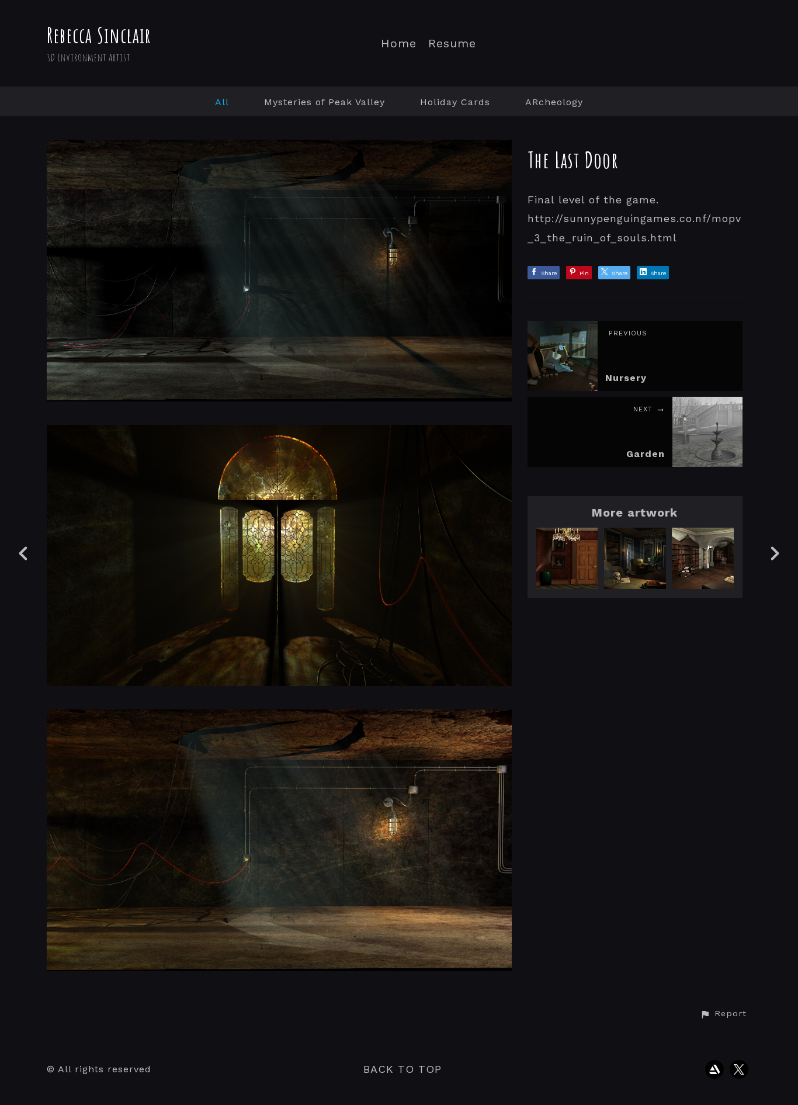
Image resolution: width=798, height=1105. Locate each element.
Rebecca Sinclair (99, 35)
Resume (452, 43)
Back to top (402, 1069)
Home (399, 43)
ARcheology (554, 102)
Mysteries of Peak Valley (324, 102)
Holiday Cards (455, 102)
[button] (723, 1014)
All (222, 102)
